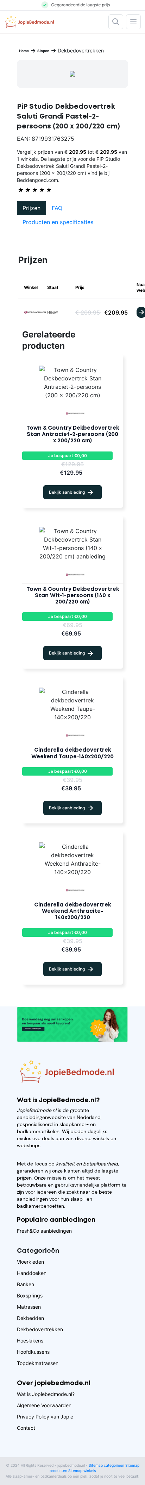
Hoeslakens (30, 1341)
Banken (25, 1284)
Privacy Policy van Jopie (45, 1417)
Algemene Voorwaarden (44, 1405)
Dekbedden (30, 1318)
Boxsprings (30, 1295)
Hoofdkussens (33, 1352)
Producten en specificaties (58, 222)
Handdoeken (31, 1273)
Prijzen (31, 207)
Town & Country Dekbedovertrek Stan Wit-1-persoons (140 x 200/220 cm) (72, 596)
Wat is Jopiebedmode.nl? (46, 1394)
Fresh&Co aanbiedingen (44, 1231)
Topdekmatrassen (37, 1363)
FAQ (57, 207)
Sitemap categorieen (106, 1465)
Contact (26, 1428)
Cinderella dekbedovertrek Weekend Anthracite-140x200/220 (72, 911)
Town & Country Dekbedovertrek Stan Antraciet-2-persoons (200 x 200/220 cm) (72, 434)
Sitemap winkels (82, 1470)
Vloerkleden (30, 1262)
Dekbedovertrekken (40, 1329)
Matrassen (29, 1307)
